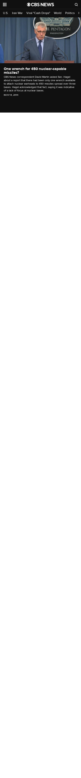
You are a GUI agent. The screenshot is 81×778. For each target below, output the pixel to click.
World (57, 13)
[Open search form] (76, 4)
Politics (70, 13)
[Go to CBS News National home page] (40, 4)
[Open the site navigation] (15, 4)
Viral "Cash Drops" (38, 13)
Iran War (17, 13)
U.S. (5, 13)
